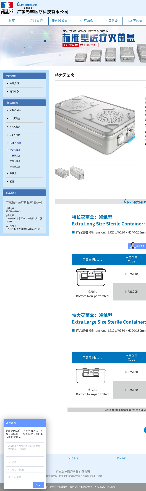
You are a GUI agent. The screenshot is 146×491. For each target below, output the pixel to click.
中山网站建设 (85, 487)
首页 (12, 20)
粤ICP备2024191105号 (105, 487)
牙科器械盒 (60, 20)
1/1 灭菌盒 (85, 20)
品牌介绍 (36, 20)
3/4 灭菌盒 (110, 20)
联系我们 (122, 458)
